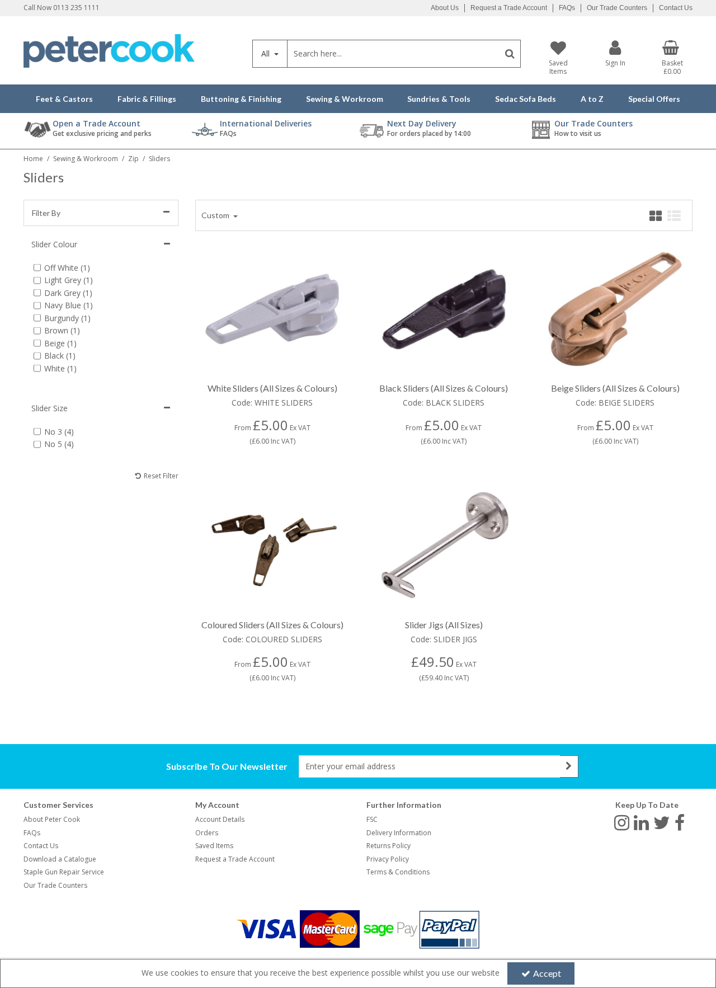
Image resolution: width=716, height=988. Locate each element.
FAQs (567, 8)
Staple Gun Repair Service (63, 872)
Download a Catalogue (59, 859)
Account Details (219, 819)
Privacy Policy (387, 859)
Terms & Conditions (398, 872)
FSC (372, 819)
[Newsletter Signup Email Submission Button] (569, 766)
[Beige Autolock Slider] (615, 308)
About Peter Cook (51, 819)
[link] (621, 821)
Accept (547, 973)
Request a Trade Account (508, 8)
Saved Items (214, 845)
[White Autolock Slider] (272, 308)
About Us (445, 8)
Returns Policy (388, 845)
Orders (206, 833)
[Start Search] (510, 54)
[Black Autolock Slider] (444, 308)
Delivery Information (398, 833)
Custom (216, 215)
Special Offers (654, 98)
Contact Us (676, 8)
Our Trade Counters (617, 8)
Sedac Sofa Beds (525, 98)
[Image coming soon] (444, 545)
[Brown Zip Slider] (272, 545)
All (266, 53)
